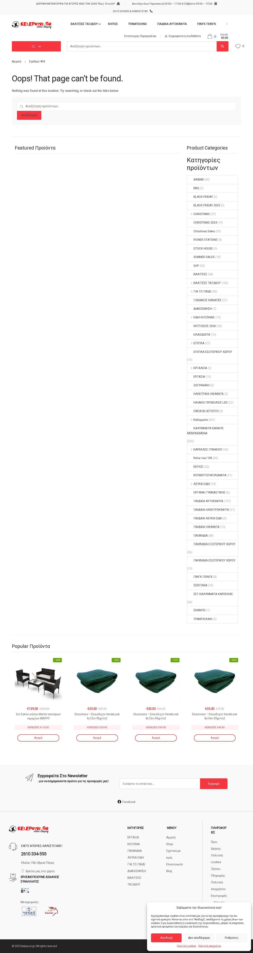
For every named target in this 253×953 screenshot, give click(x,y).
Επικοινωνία (174, 864)
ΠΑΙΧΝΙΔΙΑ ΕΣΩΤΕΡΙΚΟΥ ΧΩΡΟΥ (214, 560)
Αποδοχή (166, 938)
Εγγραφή (213, 783)
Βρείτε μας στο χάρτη (40, 871)
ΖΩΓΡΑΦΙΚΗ (202, 385)
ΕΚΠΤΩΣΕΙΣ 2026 (205, 326)
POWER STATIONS (205, 240)
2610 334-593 (33, 853)
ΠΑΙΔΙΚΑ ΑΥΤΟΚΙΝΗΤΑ (172, 24)
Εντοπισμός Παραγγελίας (140, 36)
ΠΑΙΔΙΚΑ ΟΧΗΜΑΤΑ (206, 527)
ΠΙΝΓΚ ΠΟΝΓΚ (206, 24)
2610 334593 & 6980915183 (130, 11)
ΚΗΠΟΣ (113, 24)
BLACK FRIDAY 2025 (207, 205)
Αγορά (38, 737)
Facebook (129, 802)
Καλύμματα (201, 420)
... (226, 23)
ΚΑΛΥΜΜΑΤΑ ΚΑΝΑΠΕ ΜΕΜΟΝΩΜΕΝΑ (205, 431)
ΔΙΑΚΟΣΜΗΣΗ (203, 308)
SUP (196, 266)
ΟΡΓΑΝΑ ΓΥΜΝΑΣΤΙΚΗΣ (209, 492)
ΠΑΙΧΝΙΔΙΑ (201, 535)
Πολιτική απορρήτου (209, 946)
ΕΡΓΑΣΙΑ (199, 376)
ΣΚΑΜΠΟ (200, 610)
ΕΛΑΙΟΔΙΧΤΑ (202, 334)
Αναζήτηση (29, 115)
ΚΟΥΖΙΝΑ (133, 844)
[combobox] (142, 46)
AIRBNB (199, 179)
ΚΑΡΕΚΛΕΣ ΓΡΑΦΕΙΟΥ (208, 449)
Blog (169, 871)
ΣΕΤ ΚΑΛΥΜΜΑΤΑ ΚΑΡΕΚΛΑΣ (213, 594)
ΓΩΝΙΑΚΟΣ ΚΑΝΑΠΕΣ (208, 300)
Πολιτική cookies (186, 946)
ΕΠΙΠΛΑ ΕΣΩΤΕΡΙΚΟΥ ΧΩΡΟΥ (213, 352)
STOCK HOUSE (203, 248)
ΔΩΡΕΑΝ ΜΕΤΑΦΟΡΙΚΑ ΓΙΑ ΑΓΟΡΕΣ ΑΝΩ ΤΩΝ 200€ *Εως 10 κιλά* (75, 3)
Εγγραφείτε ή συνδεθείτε (185, 36)
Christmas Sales (204, 231)
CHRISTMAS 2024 (205, 222)
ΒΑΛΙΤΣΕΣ (200, 274)
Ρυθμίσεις (231, 938)
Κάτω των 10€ (203, 458)
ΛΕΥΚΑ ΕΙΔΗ (202, 484)
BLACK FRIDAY (203, 197)
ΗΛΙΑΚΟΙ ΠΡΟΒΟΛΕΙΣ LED (211, 402)
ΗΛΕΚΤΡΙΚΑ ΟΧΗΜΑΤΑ (209, 394)
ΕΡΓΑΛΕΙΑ (200, 368)
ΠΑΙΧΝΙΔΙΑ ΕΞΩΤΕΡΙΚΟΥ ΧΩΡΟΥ (214, 544)
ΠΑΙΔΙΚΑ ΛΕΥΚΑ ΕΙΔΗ (208, 518)
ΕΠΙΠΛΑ (199, 343)
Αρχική (16, 61)
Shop (169, 844)
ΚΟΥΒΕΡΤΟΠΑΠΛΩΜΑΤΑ (210, 475)
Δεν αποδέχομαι (199, 938)
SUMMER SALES (204, 257)
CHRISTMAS (202, 214)
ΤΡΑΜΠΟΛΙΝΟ (137, 24)
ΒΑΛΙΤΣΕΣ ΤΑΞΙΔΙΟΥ (84, 24)
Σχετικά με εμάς (173, 854)
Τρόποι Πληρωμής (218, 872)
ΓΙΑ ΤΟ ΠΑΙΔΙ (202, 291)
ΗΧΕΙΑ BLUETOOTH (206, 411)
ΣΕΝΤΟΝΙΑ (200, 585)
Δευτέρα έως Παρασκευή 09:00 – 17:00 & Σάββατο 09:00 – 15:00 (172, 3)
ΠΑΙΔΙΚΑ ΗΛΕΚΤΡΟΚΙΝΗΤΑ (211, 509)
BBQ (196, 188)
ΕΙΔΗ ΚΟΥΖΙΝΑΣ (204, 317)
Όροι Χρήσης (216, 845)
